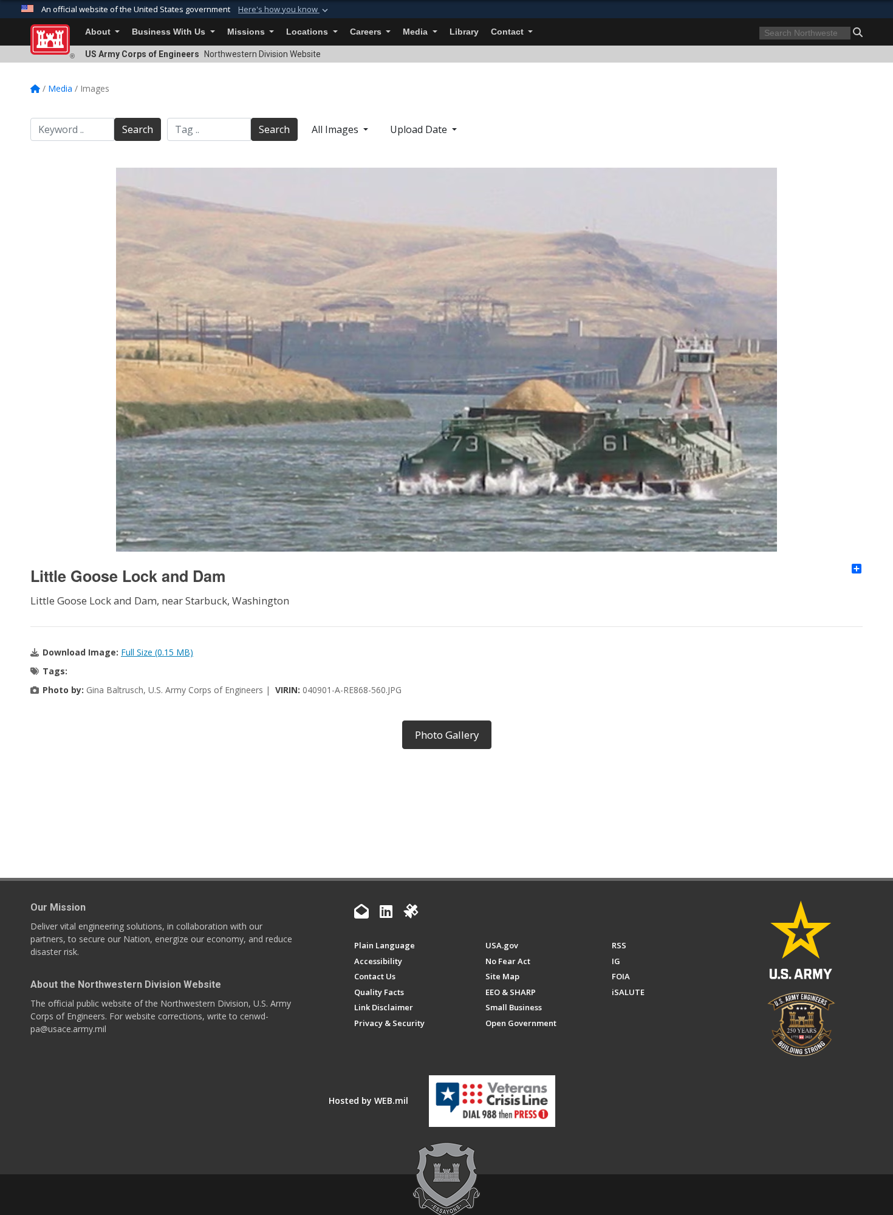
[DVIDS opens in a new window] (410, 911)
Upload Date (420, 129)
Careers (367, 31)
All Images (336, 129)
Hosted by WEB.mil (368, 1100)
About (99, 31)
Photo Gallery (447, 735)
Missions (247, 31)
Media (416, 31)
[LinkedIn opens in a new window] (386, 911)
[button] (284, 10)
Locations (308, 31)
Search (137, 129)
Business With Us (170, 31)
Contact (508, 31)
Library (464, 31)
